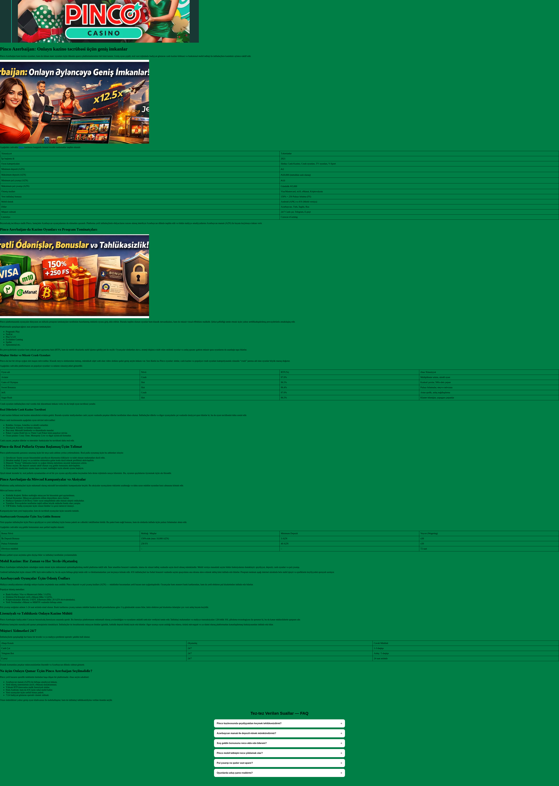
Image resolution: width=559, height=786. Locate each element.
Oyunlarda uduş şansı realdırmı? (235, 773)
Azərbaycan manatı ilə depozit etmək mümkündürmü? (246, 733)
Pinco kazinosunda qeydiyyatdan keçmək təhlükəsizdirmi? (249, 723)
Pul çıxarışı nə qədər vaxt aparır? (235, 763)
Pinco (21, 147)
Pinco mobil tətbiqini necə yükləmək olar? (240, 753)
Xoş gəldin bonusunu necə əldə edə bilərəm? (242, 743)
